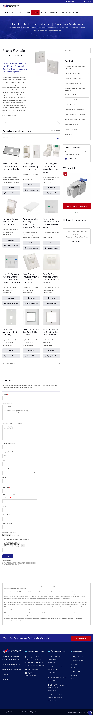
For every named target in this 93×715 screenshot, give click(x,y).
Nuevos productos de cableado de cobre (75, 67)
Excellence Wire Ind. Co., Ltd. (21, 712)
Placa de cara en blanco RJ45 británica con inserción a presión (31, 223)
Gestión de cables (71, 105)
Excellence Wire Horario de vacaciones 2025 (57, 686)
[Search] (88, 50)
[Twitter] (5, 680)
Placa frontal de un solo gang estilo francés (31, 332)
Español (88, 1)
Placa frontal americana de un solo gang (10, 332)
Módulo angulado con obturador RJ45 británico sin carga (51, 167)
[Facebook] (3, 680)
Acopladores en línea (72, 95)
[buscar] (66, 1)
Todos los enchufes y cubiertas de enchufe (75, 89)
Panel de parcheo (63, 618)
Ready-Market (87, 712)
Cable (37, 618)
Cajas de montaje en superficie (75, 114)
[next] (58, 122)
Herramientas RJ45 (71, 100)
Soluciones (52, 12)
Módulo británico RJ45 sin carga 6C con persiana (10, 222)
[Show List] (59, 130)
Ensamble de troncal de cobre (75, 119)
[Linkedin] (7, 680)
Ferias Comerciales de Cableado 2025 (55, 668)
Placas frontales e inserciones (53, 30)
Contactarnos (27, 620)
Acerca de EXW (24, 12)
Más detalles (76, 241)
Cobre (35, 12)
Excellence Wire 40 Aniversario (54, 658)
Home (35, 30)
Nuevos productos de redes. (58, 677)
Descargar (72, 159)
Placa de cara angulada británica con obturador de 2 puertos (51, 278)
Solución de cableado (9, 620)
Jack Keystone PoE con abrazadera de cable (55, 696)
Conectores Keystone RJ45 (73, 78)
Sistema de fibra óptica (72, 124)
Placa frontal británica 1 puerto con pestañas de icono (51, 223)
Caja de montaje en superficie (75, 618)
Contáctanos (73, 12)
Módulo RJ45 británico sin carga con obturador (31, 166)
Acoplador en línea (53, 618)
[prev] (4, 122)
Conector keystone (44, 618)
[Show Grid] (57, 130)
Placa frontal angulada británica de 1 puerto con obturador (31, 278)
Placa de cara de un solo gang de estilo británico (50, 332)
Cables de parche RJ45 (72, 73)
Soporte (63, 12)
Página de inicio (10, 12)
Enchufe (34, 618)
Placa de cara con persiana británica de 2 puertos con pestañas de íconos (11, 278)
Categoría (41, 30)
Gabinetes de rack (71, 129)
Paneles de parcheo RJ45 (73, 83)
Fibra (43, 12)
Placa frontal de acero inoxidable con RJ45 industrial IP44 (10, 167)
